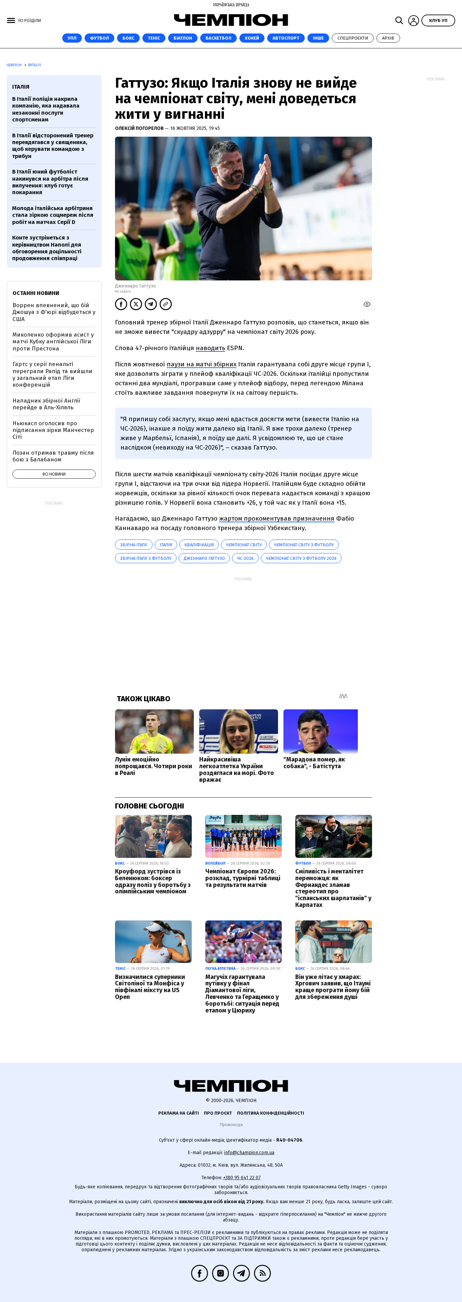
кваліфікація (199, 544)
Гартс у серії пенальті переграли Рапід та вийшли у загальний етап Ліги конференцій (52, 374)
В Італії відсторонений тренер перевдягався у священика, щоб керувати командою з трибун (52, 146)
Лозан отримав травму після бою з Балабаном (53, 456)
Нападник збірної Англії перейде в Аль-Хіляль (46, 404)
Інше (318, 38)
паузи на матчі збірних (201, 364)
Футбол (99, 38)
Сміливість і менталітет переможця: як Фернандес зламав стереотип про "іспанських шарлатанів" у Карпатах (333, 888)
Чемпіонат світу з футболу (304, 544)
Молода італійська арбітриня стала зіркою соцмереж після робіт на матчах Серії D (52, 215)
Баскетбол (218, 38)
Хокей (252, 38)
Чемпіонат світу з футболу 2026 (301, 558)
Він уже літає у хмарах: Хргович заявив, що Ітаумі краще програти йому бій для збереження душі (333, 987)
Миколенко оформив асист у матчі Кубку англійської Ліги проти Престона (53, 341)
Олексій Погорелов (140, 128)
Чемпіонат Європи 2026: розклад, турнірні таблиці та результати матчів (242, 878)
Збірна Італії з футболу (145, 558)
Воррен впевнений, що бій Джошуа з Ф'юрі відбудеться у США (54, 312)
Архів (388, 38)
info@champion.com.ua (249, 1153)
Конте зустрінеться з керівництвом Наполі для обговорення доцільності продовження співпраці (47, 248)
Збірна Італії (133, 544)
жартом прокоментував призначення (276, 518)
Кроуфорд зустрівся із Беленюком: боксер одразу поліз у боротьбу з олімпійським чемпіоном (153, 881)
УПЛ (72, 38)
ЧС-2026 (245, 558)
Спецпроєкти (353, 38)
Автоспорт (286, 38)
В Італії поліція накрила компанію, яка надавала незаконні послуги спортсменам (45, 109)
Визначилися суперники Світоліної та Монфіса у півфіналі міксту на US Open (150, 987)
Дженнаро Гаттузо (204, 558)
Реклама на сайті (178, 1113)
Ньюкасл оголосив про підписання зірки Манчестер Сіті (53, 430)
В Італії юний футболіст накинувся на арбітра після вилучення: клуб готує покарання (50, 182)
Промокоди (231, 1124)
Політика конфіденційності (270, 1113)
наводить (210, 348)
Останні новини (36, 293)
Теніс (154, 38)
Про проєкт (218, 1113)
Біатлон (183, 38)
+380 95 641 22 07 (242, 1178)
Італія (166, 544)
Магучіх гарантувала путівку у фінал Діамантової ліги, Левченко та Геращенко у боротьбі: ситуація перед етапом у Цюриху (242, 993)
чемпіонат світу (244, 544)
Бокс (128, 38)
